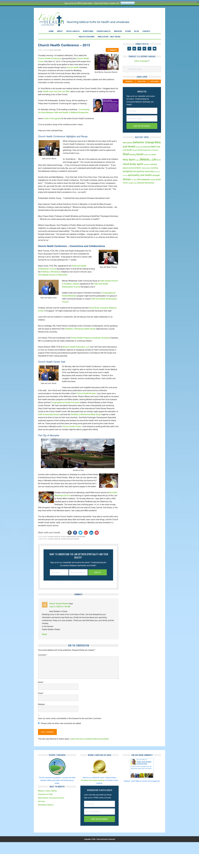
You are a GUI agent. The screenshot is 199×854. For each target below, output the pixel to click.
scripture (128, 171)
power (131, 167)
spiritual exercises (145, 171)
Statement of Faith (45, 794)
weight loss (132, 183)
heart (153, 154)
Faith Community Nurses (49, 414)
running (154, 167)
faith (153, 146)
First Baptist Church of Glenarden (52, 274)
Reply (44, 634)
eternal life (139, 147)
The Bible (134, 180)
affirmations (128, 142)
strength (156, 175)
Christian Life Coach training (92, 780)
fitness (135, 150)
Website (41, 704)
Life (154, 159)
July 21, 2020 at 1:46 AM (59, 606)
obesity (153, 164)
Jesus (144, 159)
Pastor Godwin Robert (59, 603)
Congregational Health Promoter (65, 402)
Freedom (155, 150)
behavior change (143, 142)
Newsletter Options (46, 804)
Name (41, 682)
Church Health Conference (49, 58)
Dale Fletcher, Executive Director (51, 798)
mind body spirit (133, 164)
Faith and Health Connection (88, 19)
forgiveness (147, 150)
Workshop (129, 81)
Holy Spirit (129, 159)
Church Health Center (71, 426)
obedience (147, 164)
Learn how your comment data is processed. (89, 738)
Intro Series (154, 81)
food (140, 150)
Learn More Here (127, 3)
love (159, 159)
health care (147, 155)
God (126, 154)
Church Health (54, 537)
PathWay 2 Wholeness (51, 271)
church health (73, 67)
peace (125, 167)
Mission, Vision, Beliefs (47, 790)
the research (143, 179)
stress (127, 179)
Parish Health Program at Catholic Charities (90, 337)
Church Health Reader (86, 393)
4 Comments (112, 50)
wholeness (149, 182)
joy (150, 160)
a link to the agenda (52, 118)
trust (158, 179)
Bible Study (142, 81)
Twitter (125, 183)
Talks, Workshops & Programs (73, 537)
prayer (138, 167)
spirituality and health (140, 175)
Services (41, 801)
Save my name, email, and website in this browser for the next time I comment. (69, 718)
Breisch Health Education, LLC (76, 346)
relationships (145, 168)
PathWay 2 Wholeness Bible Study (80, 328)
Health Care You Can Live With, (56, 91)
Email (41, 693)
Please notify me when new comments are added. (61, 723)
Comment (42, 654)
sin (134, 171)
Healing (132, 154)
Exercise (146, 146)
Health (140, 154)
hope (137, 160)
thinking (152, 180)
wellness (140, 182)
